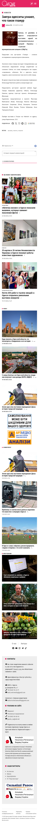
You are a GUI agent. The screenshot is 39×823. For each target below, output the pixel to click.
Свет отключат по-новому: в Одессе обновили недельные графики (16, 576)
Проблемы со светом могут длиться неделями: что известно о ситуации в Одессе (18, 511)
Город (3, 205)
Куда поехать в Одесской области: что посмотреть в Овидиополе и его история (16, 340)
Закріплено (31, 3)
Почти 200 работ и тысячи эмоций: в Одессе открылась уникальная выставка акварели (18, 295)
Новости (7, 13)
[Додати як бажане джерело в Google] (31, 123)
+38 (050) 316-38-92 (13, 716)
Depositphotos (11, 776)
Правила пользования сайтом (31, 812)
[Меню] (35, 3)
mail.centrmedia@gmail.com (16, 692)
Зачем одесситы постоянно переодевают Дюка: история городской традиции (19, 408)
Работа (9, 774)
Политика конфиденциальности (7, 812)
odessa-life (9, 25)
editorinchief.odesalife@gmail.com (18, 700)
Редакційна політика (19, 812)
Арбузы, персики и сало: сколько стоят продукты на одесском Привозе (17, 634)
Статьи (6, 205)
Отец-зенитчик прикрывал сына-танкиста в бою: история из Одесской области (19, 605)
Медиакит (10, 711)
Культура (7, 290)
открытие (20, 130)
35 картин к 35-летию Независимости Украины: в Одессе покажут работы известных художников (18, 253)
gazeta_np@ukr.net (13, 719)
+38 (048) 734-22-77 (13, 690)
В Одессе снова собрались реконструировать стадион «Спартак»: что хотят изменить (18, 547)
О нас (14, 643)
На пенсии (10, 771)
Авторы (24, 643)
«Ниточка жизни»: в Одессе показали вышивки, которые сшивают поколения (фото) (18, 210)
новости (15, 130)
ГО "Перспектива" (12, 779)
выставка (10, 130)
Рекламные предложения (15, 714)
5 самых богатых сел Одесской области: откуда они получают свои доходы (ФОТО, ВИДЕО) (18, 376)
